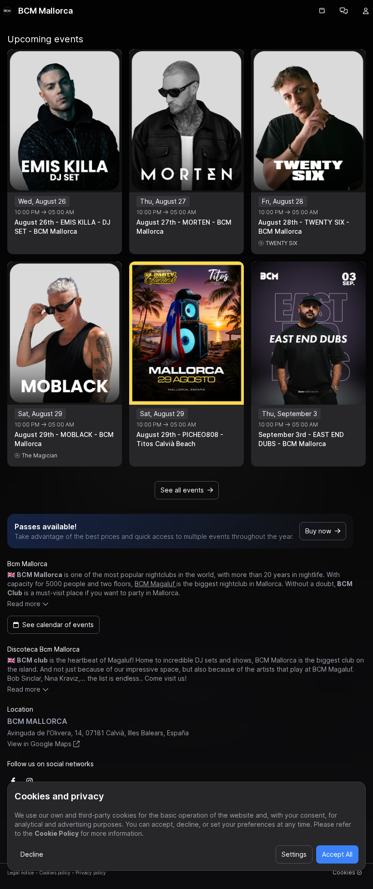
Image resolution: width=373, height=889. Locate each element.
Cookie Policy (57, 833)
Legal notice (20, 872)
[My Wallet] (322, 11)
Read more (23, 604)
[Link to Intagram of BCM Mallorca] (29, 781)
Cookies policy (55, 872)
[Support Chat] (344, 11)
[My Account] (365, 11)
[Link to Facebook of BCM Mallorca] (13, 781)
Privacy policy (91, 872)
